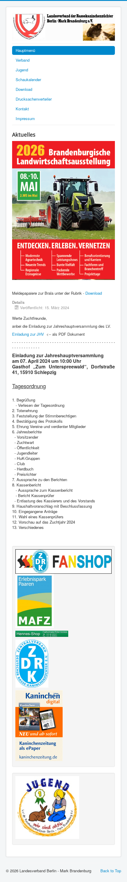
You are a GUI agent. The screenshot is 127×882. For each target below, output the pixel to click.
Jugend (22, 70)
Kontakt (22, 109)
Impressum (25, 118)
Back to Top (110, 870)
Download (24, 89)
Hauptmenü (25, 50)
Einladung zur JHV (28, 334)
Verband (23, 60)
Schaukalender (28, 79)
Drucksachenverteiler (34, 99)
